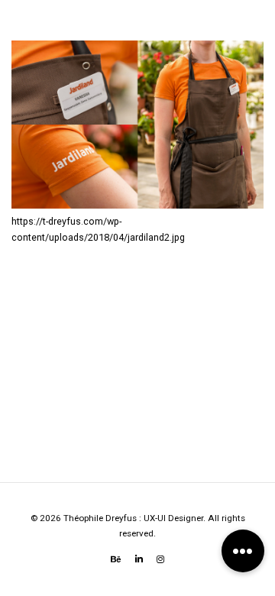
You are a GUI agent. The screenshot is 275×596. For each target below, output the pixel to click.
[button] (243, 551)
